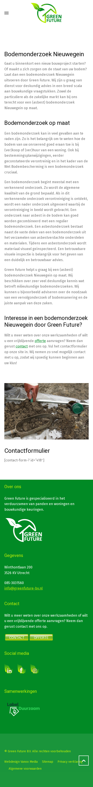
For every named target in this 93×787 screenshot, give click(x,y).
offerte (40, 341)
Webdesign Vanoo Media (21, 762)
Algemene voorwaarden (25, 769)
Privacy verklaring (70, 762)
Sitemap (47, 762)
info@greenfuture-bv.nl (23, 588)
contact (22, 346)
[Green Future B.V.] (46, 13)
